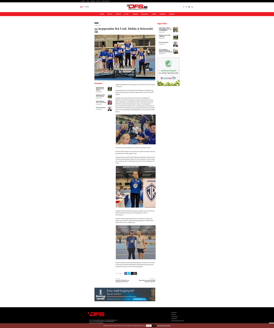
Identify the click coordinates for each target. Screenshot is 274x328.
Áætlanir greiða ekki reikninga (100, 95)
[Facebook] (184, 7)
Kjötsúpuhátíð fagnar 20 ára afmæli (100, 89)
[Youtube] (189, 7)
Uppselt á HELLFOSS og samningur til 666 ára (122, 281)
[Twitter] (129, 273)
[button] (192, 7)
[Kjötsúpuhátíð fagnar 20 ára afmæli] (110, 89)
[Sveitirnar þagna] (110, 109)
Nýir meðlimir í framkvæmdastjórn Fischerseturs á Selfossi (165, 51)
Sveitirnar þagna (101, 107)
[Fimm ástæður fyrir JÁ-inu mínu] (110, 102)
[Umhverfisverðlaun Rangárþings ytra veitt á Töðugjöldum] (175, 29)
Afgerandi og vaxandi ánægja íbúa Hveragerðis (147, 281)
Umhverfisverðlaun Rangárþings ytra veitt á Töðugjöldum (165, 29)
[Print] (135, 273)
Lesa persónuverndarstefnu (163, 325)
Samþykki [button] (149, 325)
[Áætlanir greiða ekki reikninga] (110, 96)
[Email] (132, 273)
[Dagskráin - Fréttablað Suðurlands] (137, 7)
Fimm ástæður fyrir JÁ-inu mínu (101, 102)
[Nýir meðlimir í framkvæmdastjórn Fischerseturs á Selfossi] (175, 51)
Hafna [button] (154, 325)
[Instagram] (186, 7)
